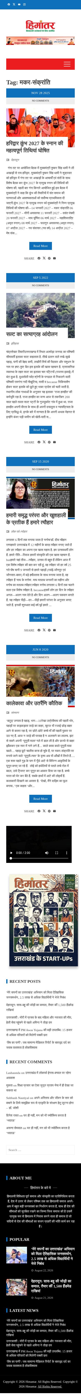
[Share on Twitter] (44, 258)
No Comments (40, 100)
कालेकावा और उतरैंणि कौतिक (34, 703)
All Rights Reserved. (50, 1386)
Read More (40, 246)
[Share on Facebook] (39, 258)
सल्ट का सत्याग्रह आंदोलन (32, 334)
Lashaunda (13, 1073)
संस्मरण (15, 712)
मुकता (9, 1085)
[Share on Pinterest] (49, 258)
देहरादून (15, 160)
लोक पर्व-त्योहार (19, 531)
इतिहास (14, 343)
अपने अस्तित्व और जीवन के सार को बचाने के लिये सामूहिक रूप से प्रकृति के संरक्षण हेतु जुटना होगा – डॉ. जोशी (40, 1103)
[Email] (54, 258)
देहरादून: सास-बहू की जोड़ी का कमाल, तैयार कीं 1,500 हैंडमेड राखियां (51, 1286)
